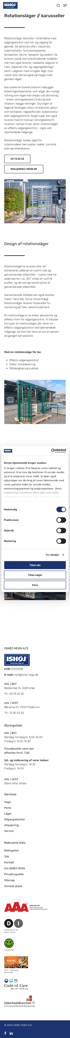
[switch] (61, 520)
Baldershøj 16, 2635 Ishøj (19, 688)
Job (6, 856)
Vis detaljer (52, 554)
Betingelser (11, 850)
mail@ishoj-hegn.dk (26, 674)
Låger (8, 813)
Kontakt (9, 862)
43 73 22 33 (16, 693)
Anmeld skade (13, 886)
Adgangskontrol (14, 819)
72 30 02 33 (16, 712)
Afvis (35, 584)
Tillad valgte (35, 575)
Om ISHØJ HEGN (14, 868)
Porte (7, 807)
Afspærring (11, 825)
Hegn (7, 802)
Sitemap (9, 880)
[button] (65, 5)
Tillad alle (35, 565)
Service (9, 831)
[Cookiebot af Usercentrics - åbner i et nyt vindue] (51, 451)
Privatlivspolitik (14, 874)
